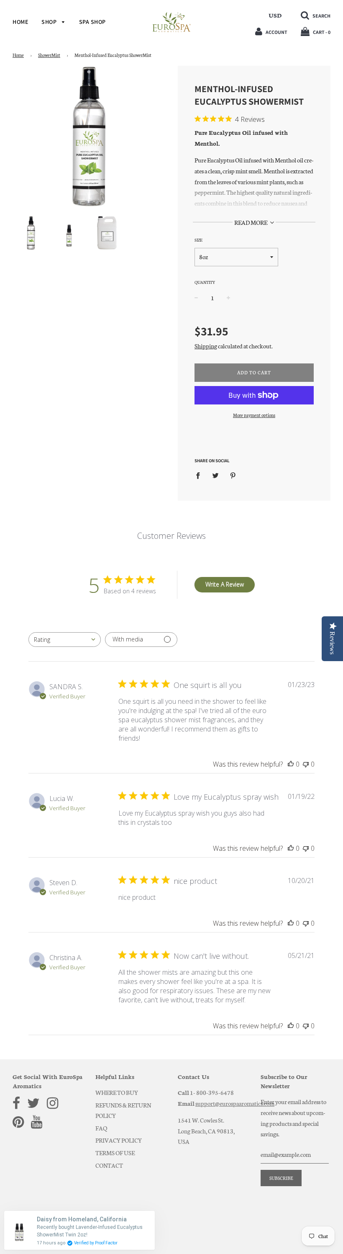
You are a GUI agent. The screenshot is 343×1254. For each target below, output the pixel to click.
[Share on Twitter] (215, 475)
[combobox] (64, 639)
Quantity (205, 282)
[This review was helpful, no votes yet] (291, 764)
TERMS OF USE (115, 1152)
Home (20, 22)
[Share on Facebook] (200, 475)
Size (198, 240)
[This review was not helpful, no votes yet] (306, 764)
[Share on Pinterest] (233, 475)
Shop (49, 22)
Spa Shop (92, 22)
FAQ (101, 1128)
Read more (251, 222)
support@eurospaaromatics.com (234, 1103)
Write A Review (224, 584)
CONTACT (109, 1165)
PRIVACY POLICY (118, 1140)
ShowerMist (49, 55)
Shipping (206, 346)
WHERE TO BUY (116, 1092)
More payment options (254, 415)
